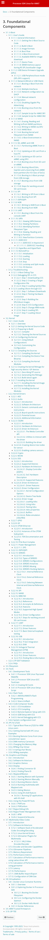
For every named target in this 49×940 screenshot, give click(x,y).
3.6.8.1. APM (16, 814)
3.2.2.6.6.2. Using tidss (26, 504)
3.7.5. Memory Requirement (20, 852)
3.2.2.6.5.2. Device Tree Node (29, 496)
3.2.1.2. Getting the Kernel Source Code (28, 326)
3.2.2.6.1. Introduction (23, 461)
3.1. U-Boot (10, 32)
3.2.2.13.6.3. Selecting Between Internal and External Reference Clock (30, 585)
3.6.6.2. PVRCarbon (19, 806)
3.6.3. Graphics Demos (18, 763)
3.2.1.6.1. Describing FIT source (27, 372)
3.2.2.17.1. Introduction (24, 625)
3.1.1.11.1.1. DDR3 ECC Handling (30, 245)
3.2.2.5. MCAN (17, 456)
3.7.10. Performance (17, 871)
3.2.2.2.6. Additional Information (27, 418)
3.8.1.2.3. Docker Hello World (26, 903)
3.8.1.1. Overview (18, 884)
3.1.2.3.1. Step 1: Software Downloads (30, 291)
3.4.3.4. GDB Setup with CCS (23, 714)
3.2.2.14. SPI (16, 590)
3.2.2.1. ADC (16, 396)
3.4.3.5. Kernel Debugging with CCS (26, 717)
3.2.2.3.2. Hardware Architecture (27, 426)
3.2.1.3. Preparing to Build (22, 329)
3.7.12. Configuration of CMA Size (22, 876)
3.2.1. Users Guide (16, 321)
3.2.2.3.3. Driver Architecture (26, 429)
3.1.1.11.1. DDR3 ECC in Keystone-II (28, 243)
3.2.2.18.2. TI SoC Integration (26, 642)
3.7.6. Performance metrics (20, 855)
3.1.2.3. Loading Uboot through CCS (26, 288)
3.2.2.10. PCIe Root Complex (23, 542)
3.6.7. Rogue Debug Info (18, 809)
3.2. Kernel (10, 318)
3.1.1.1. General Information (23, 38)
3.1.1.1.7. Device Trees (23, 62)
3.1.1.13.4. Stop (20, 261)
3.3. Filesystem (12, 666)
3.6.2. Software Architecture (20, 760)
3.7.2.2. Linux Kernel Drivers (23, 833)
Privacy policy (21, 931)
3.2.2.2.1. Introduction (23, 402)
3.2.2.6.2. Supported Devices (26, 464)
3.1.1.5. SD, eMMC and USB (22, 143)
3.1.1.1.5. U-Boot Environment (26, 54)
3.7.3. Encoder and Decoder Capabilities (25, 847)
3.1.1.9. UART (16, 210)
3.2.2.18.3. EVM (20, 644)
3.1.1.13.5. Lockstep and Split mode (29, 264)
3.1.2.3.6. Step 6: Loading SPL (26, 310)
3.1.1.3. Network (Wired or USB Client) (27, 81)
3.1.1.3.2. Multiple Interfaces (26, 89)
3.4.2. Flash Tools (15, 693)
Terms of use (34, 931)
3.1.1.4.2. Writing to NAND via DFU (28, 127)
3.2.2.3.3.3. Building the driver (29, 442)
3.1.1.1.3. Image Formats (24, 48)
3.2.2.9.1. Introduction (23, 528)
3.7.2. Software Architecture (20, 825)
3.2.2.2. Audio (17, 399)
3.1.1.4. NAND (17, 119)
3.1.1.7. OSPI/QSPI (18, 199)
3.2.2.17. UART (17, 623)
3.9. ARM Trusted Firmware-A (18, 909)
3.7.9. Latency (14, 868)
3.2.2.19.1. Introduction (24, 652)
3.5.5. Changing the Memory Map (22, 744)
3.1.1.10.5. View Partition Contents (28, 237)
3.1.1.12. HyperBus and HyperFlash (26, 248)
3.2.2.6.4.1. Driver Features (28, 485)
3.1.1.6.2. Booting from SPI (25, 197)
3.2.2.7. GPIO (16, 520)
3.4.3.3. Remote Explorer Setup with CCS (28, 712)
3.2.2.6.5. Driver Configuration (26, 488)
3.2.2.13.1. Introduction (24, 555)
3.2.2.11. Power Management (23, 545)
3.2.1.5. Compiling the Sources (24, 350)
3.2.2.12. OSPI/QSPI (19, 550)
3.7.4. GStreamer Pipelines (19, 849)
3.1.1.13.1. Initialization (23, 253)
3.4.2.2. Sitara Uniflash (20, 701)
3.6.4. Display (14, 766)
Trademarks (8, 931)
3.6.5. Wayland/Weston (18, 774)
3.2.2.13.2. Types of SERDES (25, 558)
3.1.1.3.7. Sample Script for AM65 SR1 (29, 113)
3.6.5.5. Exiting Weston (20, 790)
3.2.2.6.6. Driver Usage (23, 499)
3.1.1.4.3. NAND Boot (23, 129)
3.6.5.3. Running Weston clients (24, 782)
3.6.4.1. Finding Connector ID (23, 768)
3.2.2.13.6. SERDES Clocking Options (29, 569)
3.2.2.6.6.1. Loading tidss (27, 501)
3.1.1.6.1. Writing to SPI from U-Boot (29, 194)
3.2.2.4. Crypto (17, 453)
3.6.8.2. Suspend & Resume (22, 817)
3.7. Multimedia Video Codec (18, 820)
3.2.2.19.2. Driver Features (25, 655)
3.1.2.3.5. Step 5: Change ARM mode (29, 307)
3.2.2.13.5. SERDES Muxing (25, 566)
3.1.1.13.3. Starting (22, 259)
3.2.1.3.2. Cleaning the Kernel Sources (30, 334)
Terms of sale (8, 934)
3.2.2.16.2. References (23, 601)
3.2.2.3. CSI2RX (17, 421)
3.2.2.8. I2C (15, 523)
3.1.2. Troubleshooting (18, 270)
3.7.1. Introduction (16, 822)
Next (41, 917)
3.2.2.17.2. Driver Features (25, 628)
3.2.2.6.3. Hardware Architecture (27, 466)
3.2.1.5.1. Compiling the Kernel (27, 353)
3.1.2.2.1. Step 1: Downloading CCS (28, 278)
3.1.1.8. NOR (16, 202)
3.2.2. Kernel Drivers (17, 394)
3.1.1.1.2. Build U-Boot (23, 46)
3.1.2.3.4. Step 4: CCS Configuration (29, 305)
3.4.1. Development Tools (19, 671)
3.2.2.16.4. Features (22, 607)
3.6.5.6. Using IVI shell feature (23, 793)
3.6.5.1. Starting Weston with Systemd (27, 776)
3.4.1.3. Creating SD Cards (22, 685)
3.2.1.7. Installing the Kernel (23, 380)
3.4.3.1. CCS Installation (21, 706)
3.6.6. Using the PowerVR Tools (21, 801)
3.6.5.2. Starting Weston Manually (25, 779)
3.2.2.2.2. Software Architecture (27, 404)
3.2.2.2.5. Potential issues (24, 415)
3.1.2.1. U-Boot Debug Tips (22, 272)
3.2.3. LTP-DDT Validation (19, 660)
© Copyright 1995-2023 (13, 926)
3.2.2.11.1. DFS (20, 547)
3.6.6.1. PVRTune (18, 803)
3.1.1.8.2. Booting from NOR (25, 207)
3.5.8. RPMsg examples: (18, 752)
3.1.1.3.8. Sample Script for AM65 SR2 (29, 116)
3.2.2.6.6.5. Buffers (24, 512)
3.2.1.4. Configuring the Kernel (24, 337)
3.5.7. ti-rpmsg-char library (19, 749)
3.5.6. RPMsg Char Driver (19, 747)
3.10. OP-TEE (11, 911)
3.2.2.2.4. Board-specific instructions (29, 412)
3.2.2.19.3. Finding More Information (29, 658)
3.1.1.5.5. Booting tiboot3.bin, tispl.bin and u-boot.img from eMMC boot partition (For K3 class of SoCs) (29, 170)
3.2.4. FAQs (13, 663)
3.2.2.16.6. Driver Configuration (27, 615)
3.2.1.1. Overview (18, 323)
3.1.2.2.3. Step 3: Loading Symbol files (30, 286)
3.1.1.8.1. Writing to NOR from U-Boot (30, 205)
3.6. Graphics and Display (16, 755)
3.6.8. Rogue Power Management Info (24, 811)
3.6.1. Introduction (16, 758)
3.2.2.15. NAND (17, 593)
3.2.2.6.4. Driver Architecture (26, 483)
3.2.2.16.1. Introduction (24, 598)
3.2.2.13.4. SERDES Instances (26, 563)
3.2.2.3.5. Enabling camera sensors (28, 450)
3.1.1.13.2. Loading (22, 256)
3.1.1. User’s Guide (16, 35)
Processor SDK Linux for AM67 (26, 3)
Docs (5, 12)
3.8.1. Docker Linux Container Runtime (24, 882)
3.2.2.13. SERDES (18, 553)
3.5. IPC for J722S (13, 722)
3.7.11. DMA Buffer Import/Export (22, 873)
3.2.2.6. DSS (16, 458)
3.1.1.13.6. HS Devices (23, 267)
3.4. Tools (10, 669)
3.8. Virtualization (13, 879)
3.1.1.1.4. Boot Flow (22, 51)
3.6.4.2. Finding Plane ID (21, 771)
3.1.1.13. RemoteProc (20, 251)
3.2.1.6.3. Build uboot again (25, 377)
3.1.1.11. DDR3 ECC (19, 240)
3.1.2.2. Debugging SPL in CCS (23, 275)
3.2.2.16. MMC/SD (18, 596)
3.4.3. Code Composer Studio (20, 704)
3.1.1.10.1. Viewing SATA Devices (27, 221)
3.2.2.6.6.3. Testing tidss (27, 507)
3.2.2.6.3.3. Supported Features (30, 480)
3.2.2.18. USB (16, 636)
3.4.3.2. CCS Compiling (20, 709)
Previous (9, 917)
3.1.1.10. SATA (17, 218)
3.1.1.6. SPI (15, 191)
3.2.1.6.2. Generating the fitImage (28, 375)
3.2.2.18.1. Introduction (24, 639)
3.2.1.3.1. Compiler (22, 332)
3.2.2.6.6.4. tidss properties (28, 509)
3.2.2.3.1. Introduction (23, 423)
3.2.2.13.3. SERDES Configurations (28, 561)
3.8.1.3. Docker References (22, 906)
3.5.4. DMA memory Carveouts (21, 741)
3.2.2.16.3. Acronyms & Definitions (28, 604)
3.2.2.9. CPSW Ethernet (21, 526)
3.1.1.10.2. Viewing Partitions (26, 224)
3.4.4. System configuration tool (22, 720)
